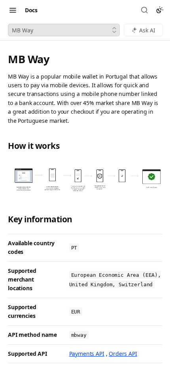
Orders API (123, 353)
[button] (85, 178)
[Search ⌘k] (145, 9)
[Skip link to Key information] (3, 219)
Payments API (86, 353)
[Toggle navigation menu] (12, 10)
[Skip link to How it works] (3, 146)
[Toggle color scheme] (159, 10)
